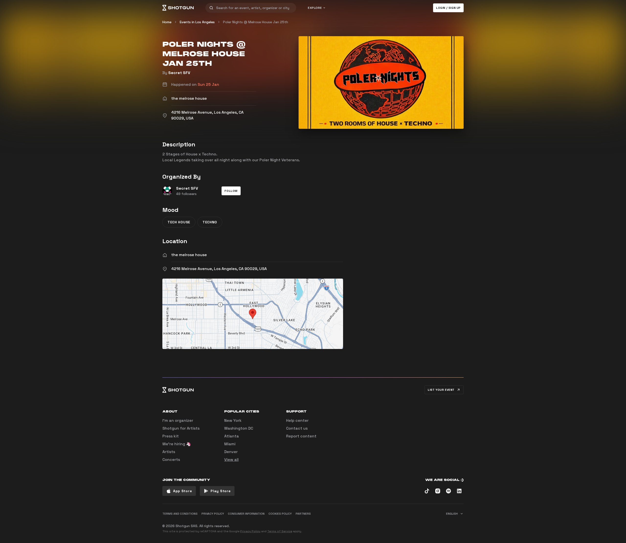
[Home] (178, 8)
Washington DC (238, 428)
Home (166, 22)
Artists (168, 451)
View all (231, 459)
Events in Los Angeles (197, 22)
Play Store (221, 491)
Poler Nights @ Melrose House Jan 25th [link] (255, 22)
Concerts (171, 459)
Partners (303, 514)
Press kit (170, 436)
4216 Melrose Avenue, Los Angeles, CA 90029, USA (219, 268)
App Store (182, 491)
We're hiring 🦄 (176, 443)
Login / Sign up (448, 8)
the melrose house (189, 254)
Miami (229, 443)
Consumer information (246, 514)
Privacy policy (212, 514)
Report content (301, 436)
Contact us (297, 428)
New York (233, 420)
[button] (231, 190)
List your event (441, 390)
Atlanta (231, 436)
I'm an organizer (177, 420)
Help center (297, 420)
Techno (209, 222)
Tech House (179, 222)
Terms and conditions (180, 514)
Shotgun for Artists (181, 428)
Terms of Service (279, 531)
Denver (231, 451)
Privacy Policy (250, 531)
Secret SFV (179, 72)
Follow (231, 191)
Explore (315, 8)
